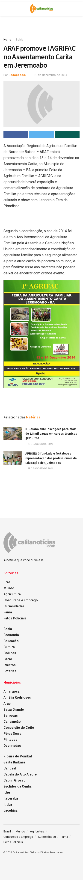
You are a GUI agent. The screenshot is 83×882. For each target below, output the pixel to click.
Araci (7, 703)
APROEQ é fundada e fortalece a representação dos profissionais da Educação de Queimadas (51, 458)
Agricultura (12, 594)
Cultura (9, 647)
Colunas (9, 653)
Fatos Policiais (15, 618)
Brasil (7, 582)
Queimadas (12, 745)
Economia (11, 635)
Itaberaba (10, 798)
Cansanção (12, 721)
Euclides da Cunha (17, 786)
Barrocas (10, 715)
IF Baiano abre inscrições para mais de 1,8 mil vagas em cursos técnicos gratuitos (51, 433)
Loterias (9, 671)
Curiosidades (13, 606)
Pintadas (10, 739)
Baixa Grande (13, 709)
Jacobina (10, 810)
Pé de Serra (12, 733)
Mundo (8, 588)
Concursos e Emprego (20, 600)
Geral (7, 659)
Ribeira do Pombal (17, 756)
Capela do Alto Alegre (20, 774)
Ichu (6, 792)
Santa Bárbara (14, 762)
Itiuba (7, 804)
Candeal (9, 768)
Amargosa (11, 691)
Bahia (19, 39)
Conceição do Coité (18, 727)
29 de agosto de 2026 (40, 444)
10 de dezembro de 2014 (50, 75)
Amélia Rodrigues (17, 697)
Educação (11, 641)
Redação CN (18, 75)
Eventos (9, 665)
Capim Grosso (14, 780)
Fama (7, 612)
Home (7, 39)
